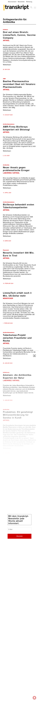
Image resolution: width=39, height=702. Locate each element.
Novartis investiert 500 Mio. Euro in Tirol (18, 254)
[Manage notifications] (34, 697)
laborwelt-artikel (11, 173)
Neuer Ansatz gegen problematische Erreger (16, 169)
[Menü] (35, 7)
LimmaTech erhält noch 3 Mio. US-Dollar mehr (17, 294)
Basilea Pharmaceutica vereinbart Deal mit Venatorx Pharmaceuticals (19, 84)
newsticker (8, 298)
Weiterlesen (7, 64)
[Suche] (30, 7)
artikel (6, 40)
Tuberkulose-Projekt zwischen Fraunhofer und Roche (17, 337)
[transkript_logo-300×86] (16, 7)
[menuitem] (12, 1)
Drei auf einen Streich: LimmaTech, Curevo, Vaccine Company (19, 34)
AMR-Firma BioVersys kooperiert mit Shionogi (16, 128)
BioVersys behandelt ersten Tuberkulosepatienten (18, 206)
